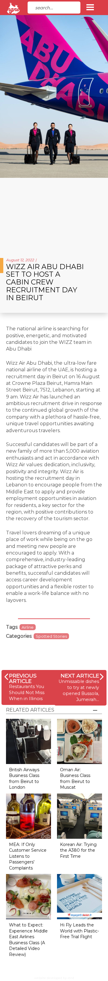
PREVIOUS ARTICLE (23, 678)
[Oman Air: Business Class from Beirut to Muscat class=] (79, 741)
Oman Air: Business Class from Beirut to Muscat (75, 778)
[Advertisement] (54, 215)
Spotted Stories (51, 636)
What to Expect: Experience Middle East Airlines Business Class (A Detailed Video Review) (28, 939)
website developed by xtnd (54, 978)
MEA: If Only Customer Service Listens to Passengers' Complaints (27, 856)
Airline (28, 627)
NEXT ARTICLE (80, 675)
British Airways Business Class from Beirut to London (24, 778)
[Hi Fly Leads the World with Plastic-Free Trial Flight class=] (79, 896)
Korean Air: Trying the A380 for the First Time (78, 850)
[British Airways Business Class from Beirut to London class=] (28, 741)
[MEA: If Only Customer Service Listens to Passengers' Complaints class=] (28, 816)
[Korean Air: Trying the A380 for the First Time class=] (79, 816)
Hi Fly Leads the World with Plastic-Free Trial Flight (79, 930)
